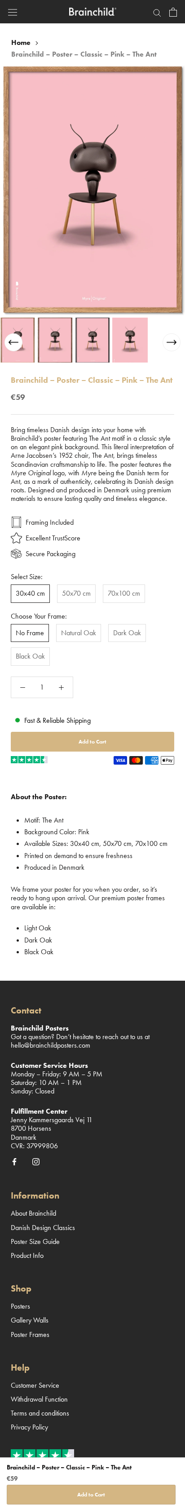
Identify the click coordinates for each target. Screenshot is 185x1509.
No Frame (30, 632)
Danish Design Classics (43, 1227)
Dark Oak (127, 632)
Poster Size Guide (35, 1241)
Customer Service (35, 1385)
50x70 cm (76, 593)
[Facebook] (14, 1160)
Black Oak (30, 656)
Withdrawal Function (39, 1399)
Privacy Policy (29, 1427)
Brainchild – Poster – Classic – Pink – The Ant (84, 54)
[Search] (157, 11)
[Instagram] (36, 1160)
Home (21, 42)
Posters (20, 1306)
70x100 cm (124, 593)
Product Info (27, 1255)
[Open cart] (173, 12)
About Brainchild (33, 1213)
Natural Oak (78, 632)
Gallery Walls (29, 1320)
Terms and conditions (40, 1413)
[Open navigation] (12, 11)
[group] (17, 340)
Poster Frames (30, 1334)
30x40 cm (30, 593)
